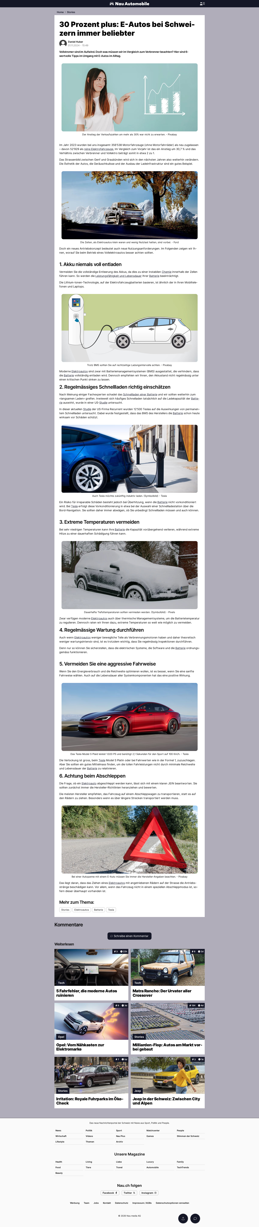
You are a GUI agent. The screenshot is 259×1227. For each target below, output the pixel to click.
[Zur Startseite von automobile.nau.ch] (129, 3)
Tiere (88, 1167)
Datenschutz (121, 1203)
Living (89, 1161)
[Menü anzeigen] (202, 3)
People (180, 1130)
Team (86, 1203)
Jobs (96, 1203)
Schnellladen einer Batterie (140, 394)
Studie (103, 402)
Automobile (153, 1167)
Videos (89, 1136)
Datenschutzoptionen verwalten (172, 1203)
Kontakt (107, 1203)
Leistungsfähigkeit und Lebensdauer (118, 275)
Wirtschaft (60, 1136)
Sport (119, 1130)
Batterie (154, 275)
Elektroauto (89, 783)
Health (58, 1161)
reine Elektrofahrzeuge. (99, 149)
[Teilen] (183, 1218)
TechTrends (183, 1167)
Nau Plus (120, 1136)
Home (60, 12)
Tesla (74, 506)
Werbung (75, 1203)
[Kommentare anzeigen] (195, 1218)
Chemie (166, 271)
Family (180, 1161)
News (58, 1130)
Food (58, 1167)
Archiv (119, 1141)
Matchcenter (153, 1130)
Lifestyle (59, 1141)
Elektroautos (80, 371)
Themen (90, 1141)
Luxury (150, 1161)
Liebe (119, 1161)
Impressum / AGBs (142, 1203)
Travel (119, 1167)
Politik (89, 1130)
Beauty (59, 1173)
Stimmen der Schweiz (188, 1136)
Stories (71, 12)
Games (150, 1136)
